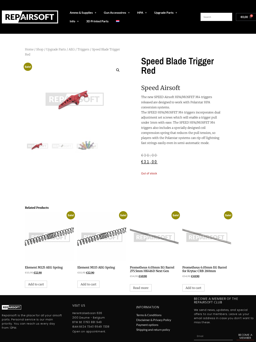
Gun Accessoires (115, 12)
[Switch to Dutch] (117, 21)
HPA (140, 12)
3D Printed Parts (97, 21)
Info (72, 21)
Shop (39, 49)
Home (29, 49)
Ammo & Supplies (81, 12)
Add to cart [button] (36, 284)
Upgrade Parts (164, 12)
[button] (118, 70)
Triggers (83, 49)
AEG (72, 49)
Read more (140, 288)
